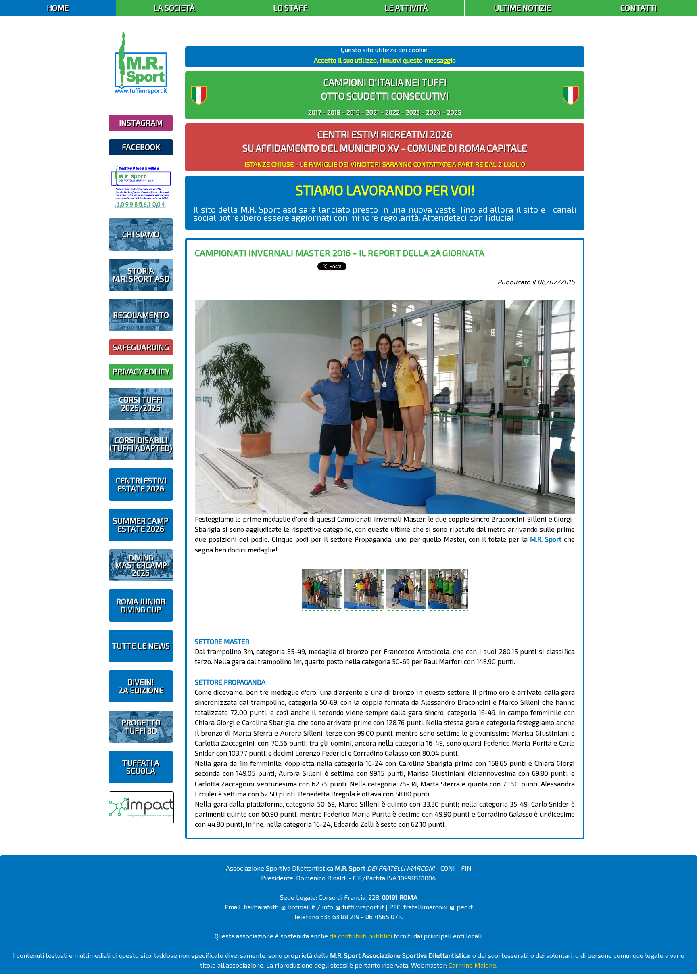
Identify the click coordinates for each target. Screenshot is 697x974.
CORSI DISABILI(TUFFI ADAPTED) (140, 443)
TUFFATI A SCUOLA (140, 766)
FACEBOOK (141, 147)
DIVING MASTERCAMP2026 (141, 565)
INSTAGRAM (141, 122)
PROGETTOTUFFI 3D (141, 726)
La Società (174, 8)
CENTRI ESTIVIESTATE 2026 (141, 484)
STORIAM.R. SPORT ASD (140, 274)
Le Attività (406, 8)
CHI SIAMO (140, 234)
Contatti (638, 8)
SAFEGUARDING (141, 347)
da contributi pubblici (361, 936)
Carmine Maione (472, 965)
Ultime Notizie (522, 8)
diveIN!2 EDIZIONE (141, 685)
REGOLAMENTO (141, 315)
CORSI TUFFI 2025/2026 (141, 403)
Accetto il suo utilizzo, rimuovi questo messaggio (385, 60)
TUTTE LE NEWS (141, 645)
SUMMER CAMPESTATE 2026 (141, 524)
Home (58, 8)
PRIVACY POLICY (141, 371)
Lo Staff (290, 8)
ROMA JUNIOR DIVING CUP (140, 605)
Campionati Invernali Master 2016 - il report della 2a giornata (339, 252)
